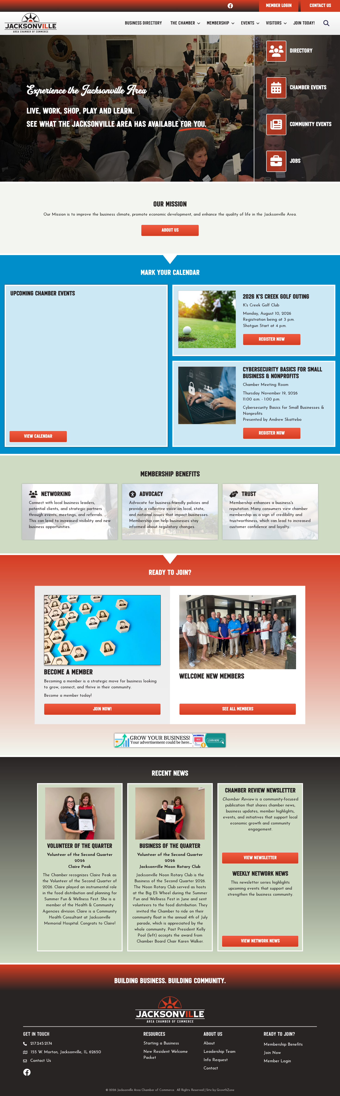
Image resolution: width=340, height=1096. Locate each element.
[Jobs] (283, 170)
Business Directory (143, 23)
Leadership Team (219, 1052)
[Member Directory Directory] (289, 60)
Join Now (272, 1053)
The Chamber (182, 23)
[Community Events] (299, 133)
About (209, 1043)
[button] (278, 6)
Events (247, 23)
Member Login (277, 1061)
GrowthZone (225, 1090)
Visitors (273, 23)
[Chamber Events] (296, 97)
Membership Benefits (283, 1045)
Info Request (216, 1060)
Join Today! (304, 23)
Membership (218, 23)
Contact (211, 1068)
